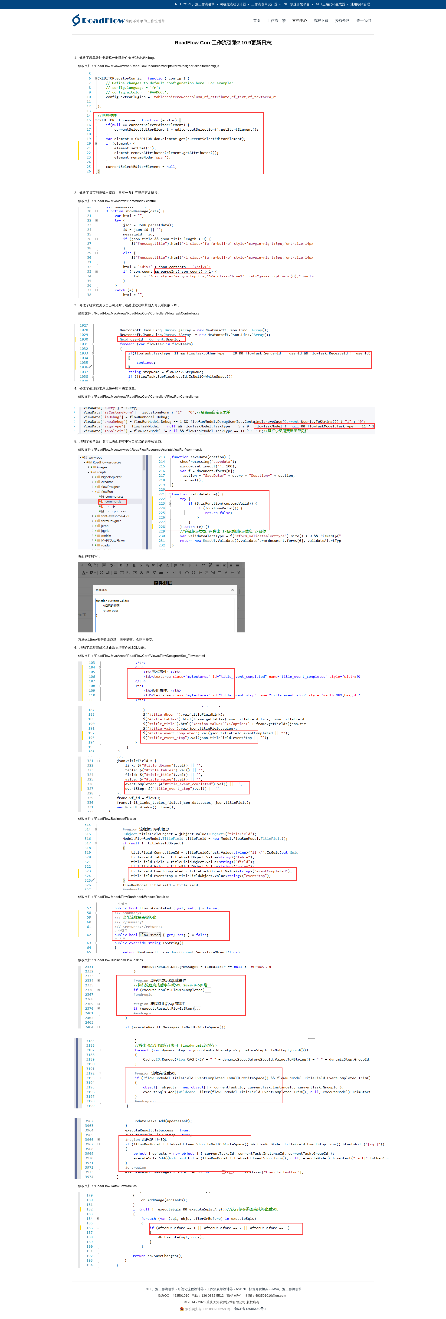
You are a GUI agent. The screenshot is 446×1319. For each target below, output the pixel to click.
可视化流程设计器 (233, 4)
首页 (257, 21)
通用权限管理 (360, 4)
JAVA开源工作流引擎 (287, 1289)
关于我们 (363, 21)
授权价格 (342, 21)
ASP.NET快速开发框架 (252, 1289)
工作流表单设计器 (264, 4)
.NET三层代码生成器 (330, 4)
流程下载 (321, 21)
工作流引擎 (276, 21)
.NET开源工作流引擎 (159, 1289)
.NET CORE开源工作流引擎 (194, 4)
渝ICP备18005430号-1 (250, 1309)
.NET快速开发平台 (296, 4)
